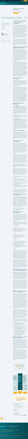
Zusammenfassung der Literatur (6, 23)
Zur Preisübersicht (20, 392)
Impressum (2, 435)
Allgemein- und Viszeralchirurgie (18, 11)
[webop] (4, 3)
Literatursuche (16, 410)
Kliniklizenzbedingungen (15, 435)
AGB (10, 435)
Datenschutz (7, 435)
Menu (26, 3)
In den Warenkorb (15, 392)
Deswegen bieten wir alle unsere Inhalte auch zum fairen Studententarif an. (21, 399)
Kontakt (21, 435)
